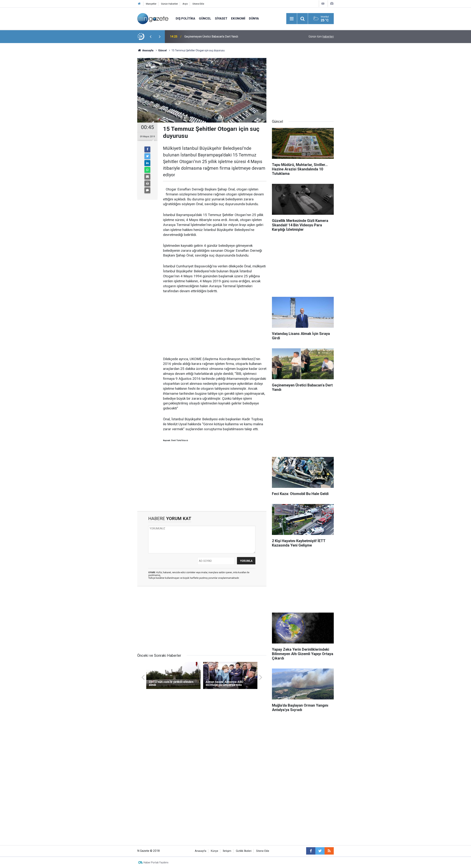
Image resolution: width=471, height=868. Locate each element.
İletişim (227, 851)
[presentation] (150, 36)
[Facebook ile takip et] (310, 851)
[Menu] (291, 18)
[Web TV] (323, 3)
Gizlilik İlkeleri (244, 851)
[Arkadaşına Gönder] (147, 177)
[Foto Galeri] (332, 3)
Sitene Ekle (198, 3)
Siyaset (221, 18)
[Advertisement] (106, 107)
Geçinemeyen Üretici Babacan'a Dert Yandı (211, 36)
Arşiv (185, 3)
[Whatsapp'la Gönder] (147, 170)
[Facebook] (147, 149)
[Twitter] (147, 156)
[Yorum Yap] (147, 190)
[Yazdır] (147, 183)
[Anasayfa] (139, 3)
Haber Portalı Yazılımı (156, 862)
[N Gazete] (152, 18)
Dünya (254, 18)
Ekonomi (238, 18)
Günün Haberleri (169, 3)
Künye (214, 851)
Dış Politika (185, 18)
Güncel (205, 18)
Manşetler (151, 3)
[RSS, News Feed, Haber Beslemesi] (329, 851)
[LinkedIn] (147, 163)
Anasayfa (200, 851)
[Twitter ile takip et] (320, 851)
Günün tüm (321, 36)
